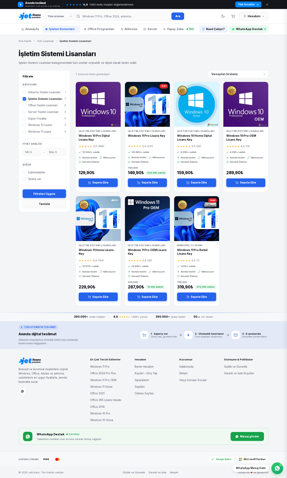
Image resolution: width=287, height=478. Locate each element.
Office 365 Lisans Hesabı (105, 400)
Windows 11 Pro (100, 366)
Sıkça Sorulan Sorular (193, 380)
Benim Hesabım (144, 366)
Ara (177, 16)
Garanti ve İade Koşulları (239, 373)
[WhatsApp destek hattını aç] (277, 468)
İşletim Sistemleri (62, 29)
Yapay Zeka (180, 29)
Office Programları (101, 29)
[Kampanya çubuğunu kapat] (267, 4)
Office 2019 (97, 406)
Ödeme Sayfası (144, 393)
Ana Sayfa (25, 41)
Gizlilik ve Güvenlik (235, 366)
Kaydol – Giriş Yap (146, 373)
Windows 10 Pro (100, 413)
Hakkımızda (186, 366)
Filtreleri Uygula (44, 193)
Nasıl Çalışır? (215, 29)
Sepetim (140, 386)
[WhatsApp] (22, 391)
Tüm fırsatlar (246, 4)
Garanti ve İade (158, 472)
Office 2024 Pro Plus (103, 373)
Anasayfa (32, 29)
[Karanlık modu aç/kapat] (223, 16)
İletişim (183, 373)
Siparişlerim (142, 380)
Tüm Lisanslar (45, 41)
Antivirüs (131, 29)
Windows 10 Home (101, 420)
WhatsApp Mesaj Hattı (251, 468)
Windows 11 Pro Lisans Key (146, 135)
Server (152, 29)
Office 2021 (97, 393)
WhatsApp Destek (249, 29)
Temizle (44, 204)
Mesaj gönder (249, 436)
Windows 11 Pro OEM (103, 380)
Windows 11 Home (101, 386)
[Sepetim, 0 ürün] (233, 16)
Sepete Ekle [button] (100, 182)
